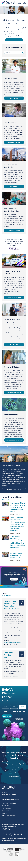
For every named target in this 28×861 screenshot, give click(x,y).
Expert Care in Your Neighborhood (14, 752)
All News (4, 499)
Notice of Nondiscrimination (9, 815)
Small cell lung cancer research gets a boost (16, 555)
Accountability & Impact (9, 794)
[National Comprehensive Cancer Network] (20, 849)
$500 (5, 707)
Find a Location (14, 776)
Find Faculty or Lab (14, 142)
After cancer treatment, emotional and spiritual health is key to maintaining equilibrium (17, 541)
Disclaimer (4, 813)
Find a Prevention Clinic (14, 297)
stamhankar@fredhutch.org (12, 642)
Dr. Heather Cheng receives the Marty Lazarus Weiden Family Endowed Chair (17, 507)
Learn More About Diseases (14, 345)
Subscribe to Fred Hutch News (10, 799)
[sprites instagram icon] (18, 835)
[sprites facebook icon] (3, 835)
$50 (5, 711)
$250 (14, 707)
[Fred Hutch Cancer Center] (8, 787)
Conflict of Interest (6, 805)
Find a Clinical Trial (14, 230)
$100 (22, 707)
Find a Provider (14, 98)
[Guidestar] (17, 854)
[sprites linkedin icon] (10, 835)
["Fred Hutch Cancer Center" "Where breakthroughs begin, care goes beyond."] (8, 2)
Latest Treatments (10, 208)
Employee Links (6, 797)
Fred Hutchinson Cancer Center (14, 17)
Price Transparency (6, 808)
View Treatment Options (14, 392)
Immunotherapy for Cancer (14, 440)
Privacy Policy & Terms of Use (9, 803)
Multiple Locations (10, 164)
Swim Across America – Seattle (9, 655)
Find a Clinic (14, 186)
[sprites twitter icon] (7, 835)
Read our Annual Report (14, 489)
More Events (6, 595)
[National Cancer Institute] (8, 850)
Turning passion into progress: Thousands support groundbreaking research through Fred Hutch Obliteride (17, 524)
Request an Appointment (14, 39)
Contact (4, 792)
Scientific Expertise (10, 120)
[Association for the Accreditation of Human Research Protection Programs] (11, 854)
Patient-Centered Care (11, 76)
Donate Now (7, 716)
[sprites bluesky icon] (22, 835)
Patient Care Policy (6, 810)
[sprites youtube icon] (14, 835)
